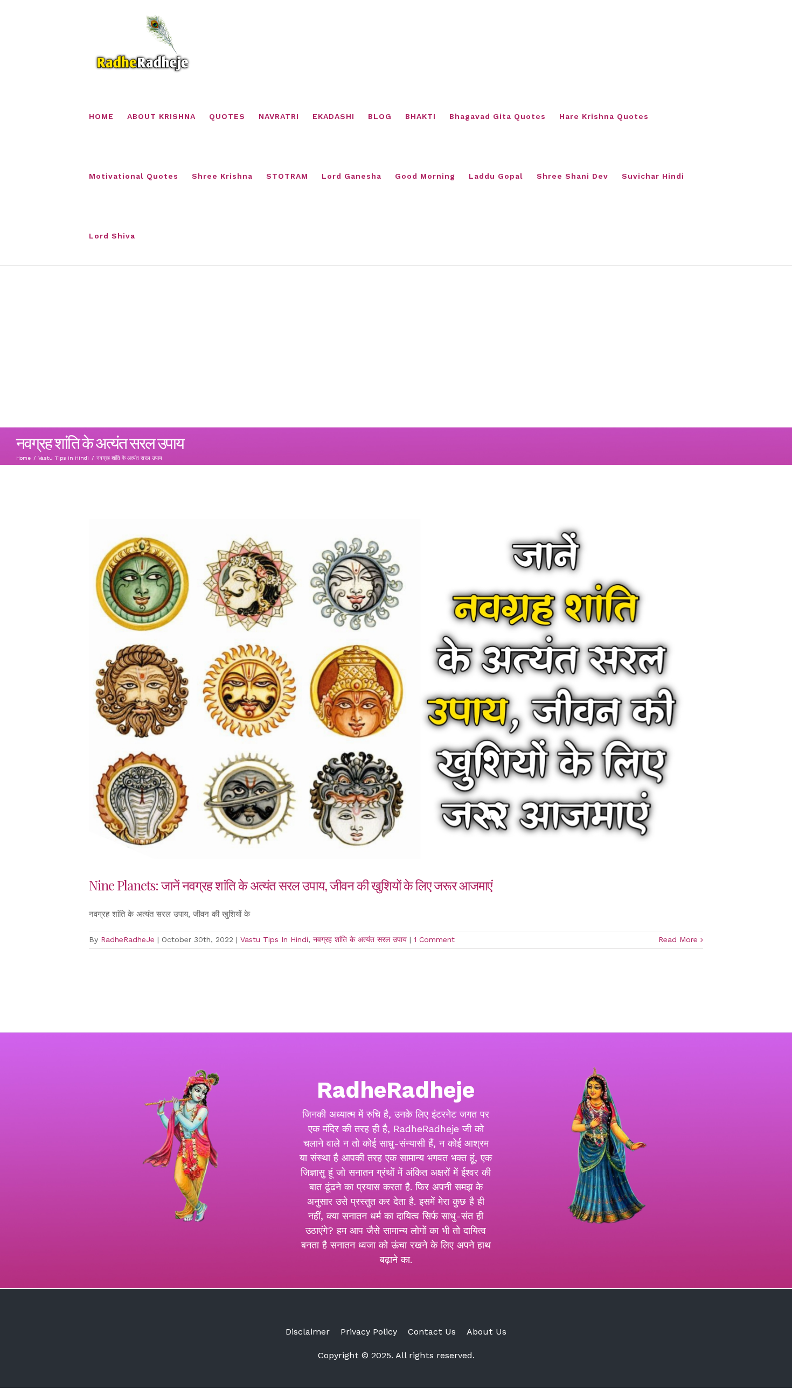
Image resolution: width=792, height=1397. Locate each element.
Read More (678, 939)
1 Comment (434, 939)
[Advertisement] (396, 346)
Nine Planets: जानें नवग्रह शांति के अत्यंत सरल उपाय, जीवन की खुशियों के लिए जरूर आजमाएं (290, 885)
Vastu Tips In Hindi (274, 939)
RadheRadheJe (128, 939)
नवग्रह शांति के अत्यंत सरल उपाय (360, 939)
